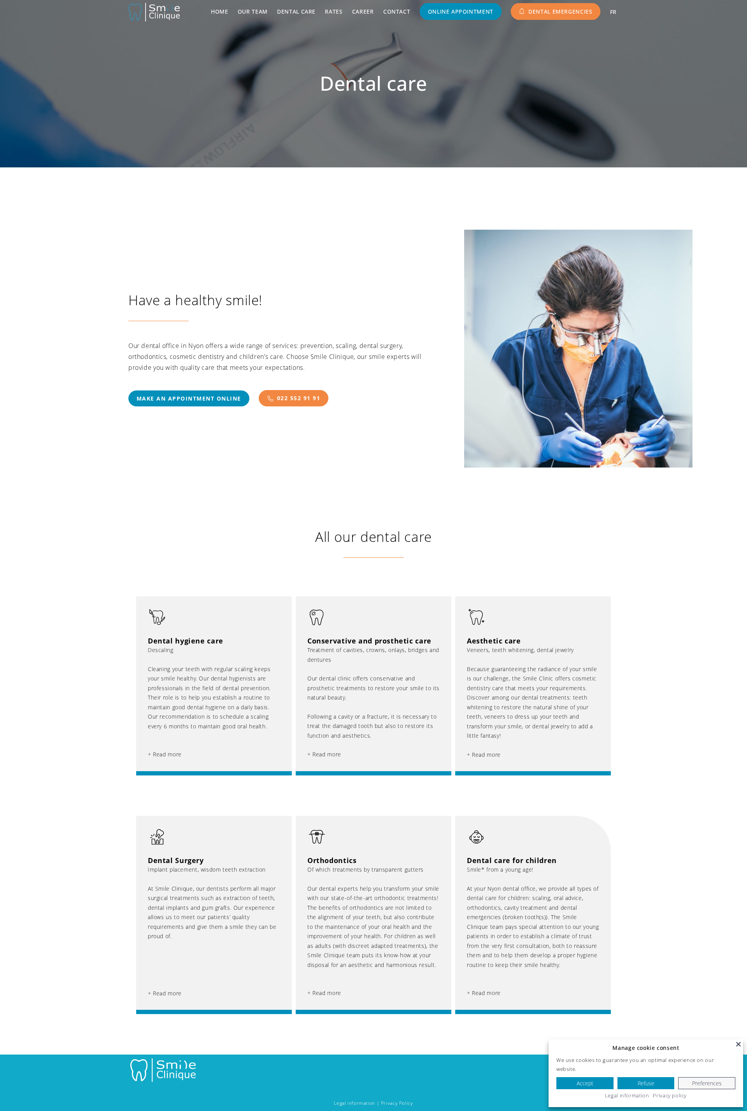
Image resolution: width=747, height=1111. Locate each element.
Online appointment (460, 11)
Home (219, 11)
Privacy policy (670, 1095)
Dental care (296, 11)
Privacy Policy (397, 1103)
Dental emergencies (560, 11)
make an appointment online (189, 398)
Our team (253, 11)
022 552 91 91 (299, 398)
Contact (396, 11)
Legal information (354, 1103)
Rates (333, 11)
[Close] (738, 1044)
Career (363, 11)
